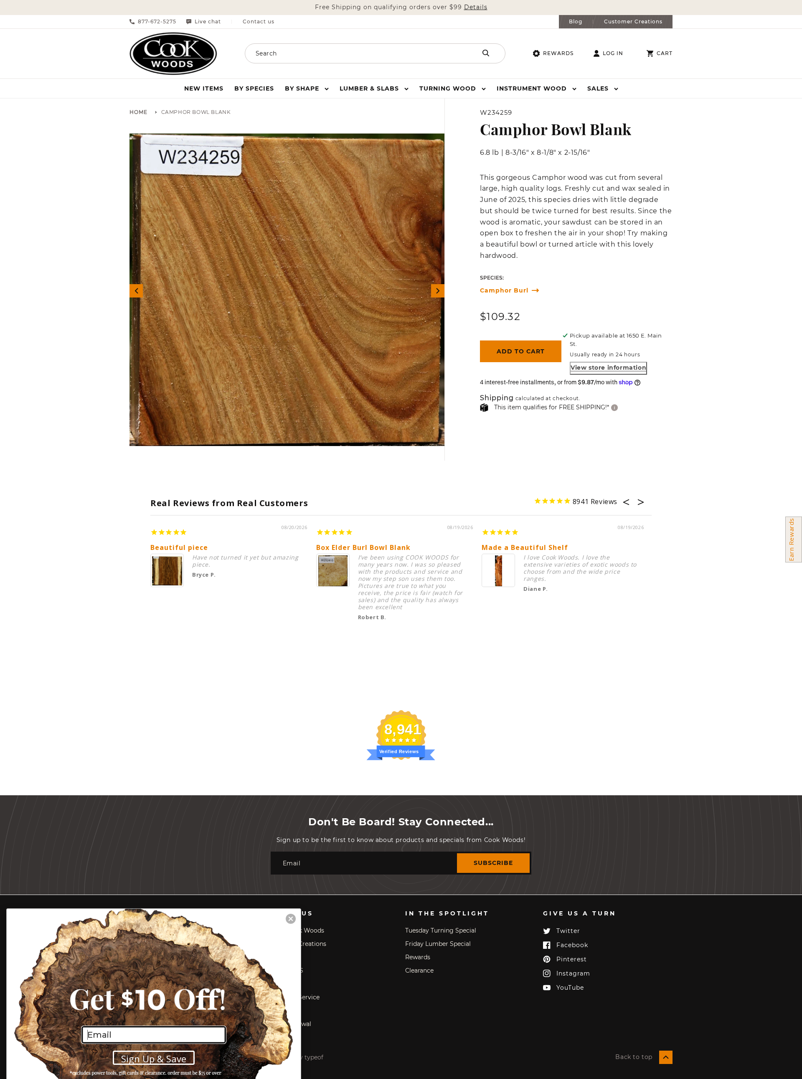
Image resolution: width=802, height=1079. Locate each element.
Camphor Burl (504, 290)
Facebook (572, 945)
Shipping (497, 398)
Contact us (258, 21)
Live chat (208, 21)
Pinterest (571, 959)
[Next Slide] (437, 290)
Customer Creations (633, 21)
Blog (575, 21)
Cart (665, 53)
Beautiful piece (179, 547)
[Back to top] (666, 1057)
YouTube (570, 987)
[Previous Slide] (136, 290)
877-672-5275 (157, 21)
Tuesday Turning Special (440, 930)
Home (138, 112)
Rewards (558, 53)
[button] (306, 88)
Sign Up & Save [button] (153, 1058)
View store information (608, 367)
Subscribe (493, 863)
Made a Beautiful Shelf (525, 547)
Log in (613, 53)
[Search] (486, 53)
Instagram (573, 973)
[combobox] (350, 53)
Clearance (419, 970)
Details (475, 7)
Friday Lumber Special (438, 944)
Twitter (568, 931)
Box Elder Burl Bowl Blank (363, 547)
